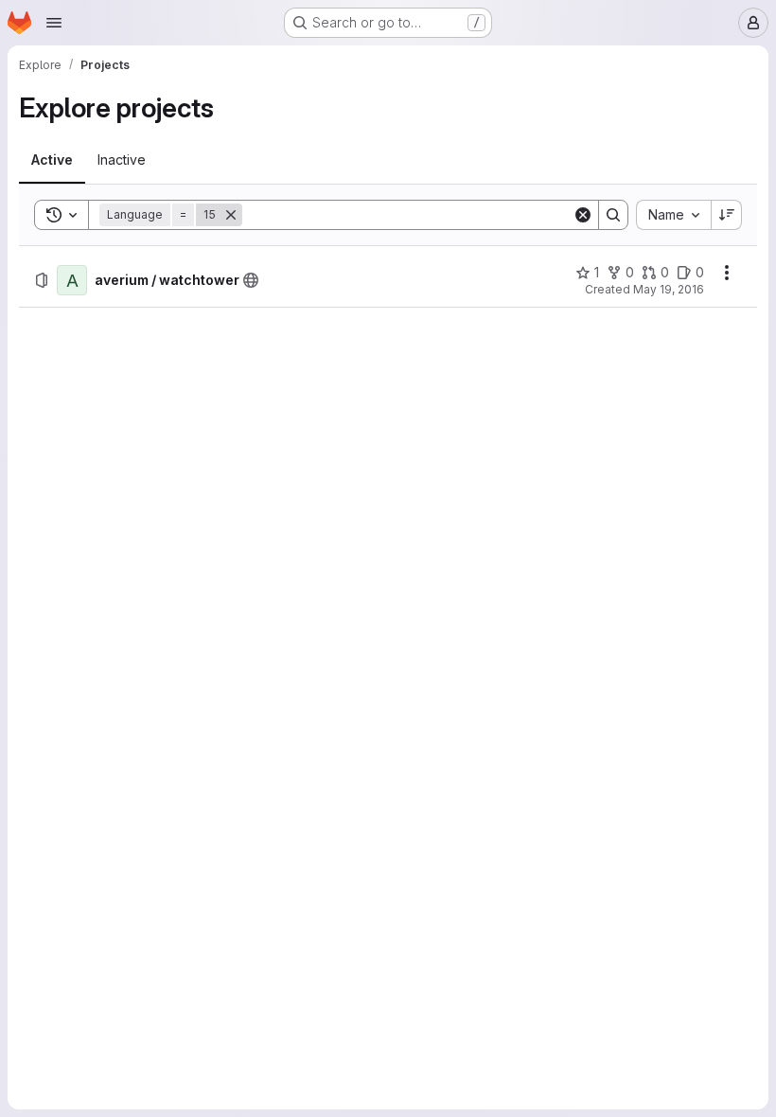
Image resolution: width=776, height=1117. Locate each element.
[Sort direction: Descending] (727, 215)
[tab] (52, 160)
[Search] (613, 215)
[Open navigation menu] (54, 23)
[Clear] (583, 215)
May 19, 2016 (668, 289)
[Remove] (231, 215)
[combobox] (673, 215)
